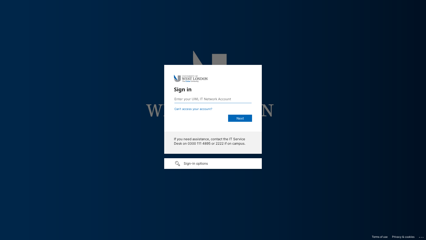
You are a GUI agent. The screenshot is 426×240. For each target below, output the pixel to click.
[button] (213, 163)
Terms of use (380, 236)
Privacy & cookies (403, 236)
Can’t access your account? (193, 109)
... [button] (421, 236)
